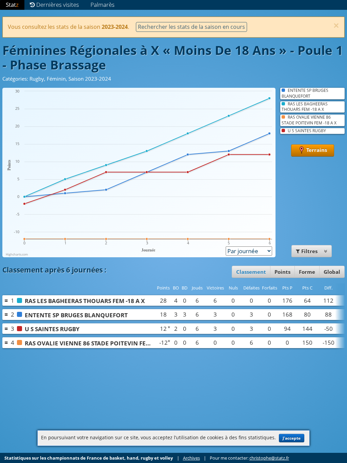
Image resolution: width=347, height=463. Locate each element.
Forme (307, 271)
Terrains (316, 149)
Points (282, 271)
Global (332, 271)
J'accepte (292, 438)
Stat (12, 4)
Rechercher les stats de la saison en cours (191, 27)
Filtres (309, 251)
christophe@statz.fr (269, 458)
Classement (251, 271)
